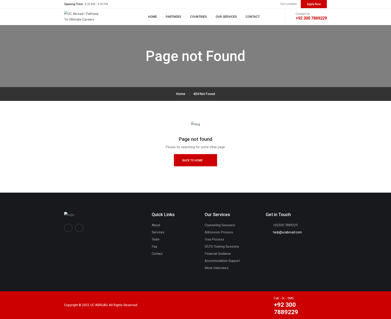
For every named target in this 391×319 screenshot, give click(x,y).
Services (158, 232)
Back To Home (192, 160)
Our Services (226, 17)
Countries (198, 17)
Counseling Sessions (220, 225)
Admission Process (219, 232)
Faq (154, 246)
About (156, 225)
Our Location (288, 4)
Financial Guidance (218, 254)
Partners (173, 17)
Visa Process (214, 239)
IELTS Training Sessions (222, 246)
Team (155, 239)
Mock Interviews (216, 268)
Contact (253, 17)
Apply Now (314, 4)
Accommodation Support (222, 261)
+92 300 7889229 (311, 18)
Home (152, 17)
